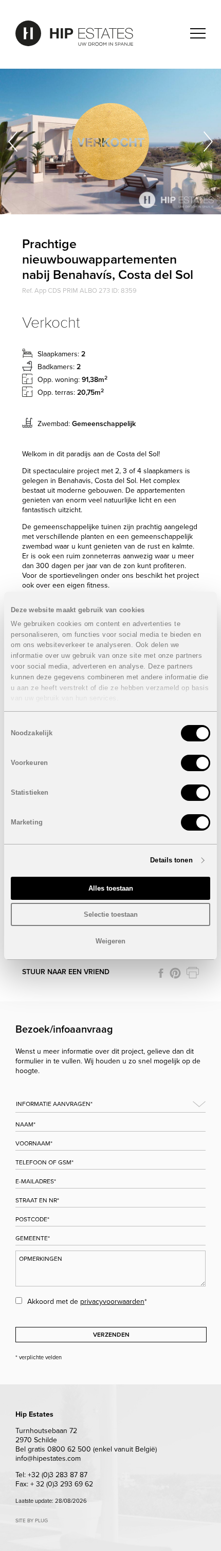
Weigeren (110, 941)
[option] (110, 141)
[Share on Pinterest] (175, 973)
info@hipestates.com (48, 1458)
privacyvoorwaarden (112, 1301)
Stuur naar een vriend (65, 972)
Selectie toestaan (111, 914)
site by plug (31, 1521)
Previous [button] (13, 141)
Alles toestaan (110, 888)
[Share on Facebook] (161, 973)
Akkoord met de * (87, 1301)
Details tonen (171, 860)
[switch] (195, 763)
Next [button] (208, 141)
